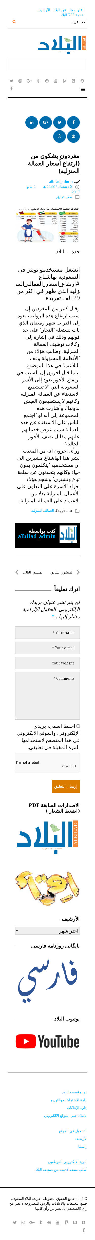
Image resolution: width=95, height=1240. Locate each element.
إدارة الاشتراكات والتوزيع (69, 1099)
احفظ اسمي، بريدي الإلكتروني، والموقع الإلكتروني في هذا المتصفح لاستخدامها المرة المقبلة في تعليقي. (48, 736)
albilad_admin (61, 181)
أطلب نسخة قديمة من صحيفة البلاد (61, 1169)
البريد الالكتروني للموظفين (67, 1161)
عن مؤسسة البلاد (74, 1092)
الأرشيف (43, 9)
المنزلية (36, 510)
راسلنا (82, 1146)
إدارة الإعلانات (77, 1107)
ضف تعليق (64, 196)
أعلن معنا (77, 9)
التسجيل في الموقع (73, 1130)
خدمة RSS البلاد (72, 14)
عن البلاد (60, 9)
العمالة (49, 510)
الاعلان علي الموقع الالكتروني (65, 1115)
